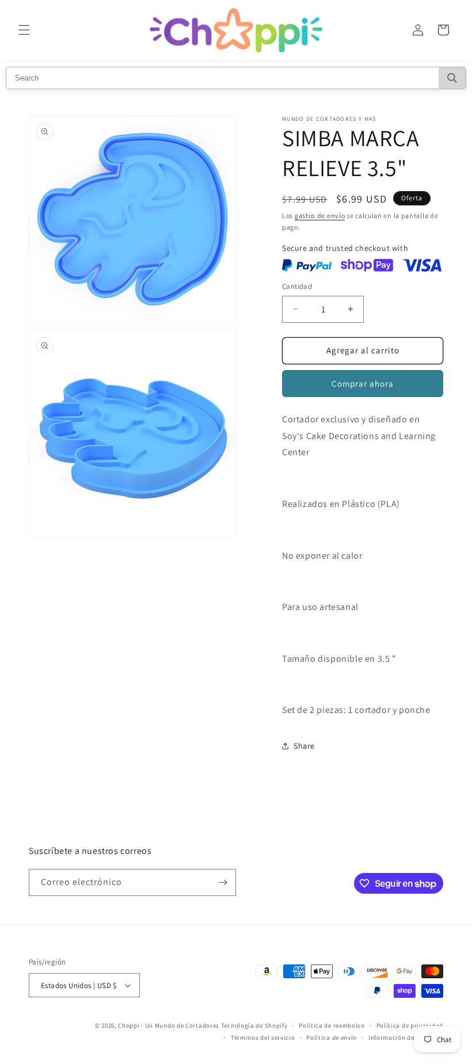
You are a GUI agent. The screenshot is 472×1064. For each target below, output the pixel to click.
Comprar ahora (363, 383)
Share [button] (304, 746)
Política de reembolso (332, 1025)
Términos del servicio (263, 1038)
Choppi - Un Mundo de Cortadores (168, 1025)
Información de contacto (405, 1038)
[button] (24, 30)
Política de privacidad (409, 1025)
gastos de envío (320, 215)
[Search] (452, 78)
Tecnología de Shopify (254, 1025)
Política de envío (331, 1038)
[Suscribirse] (222, 882)
